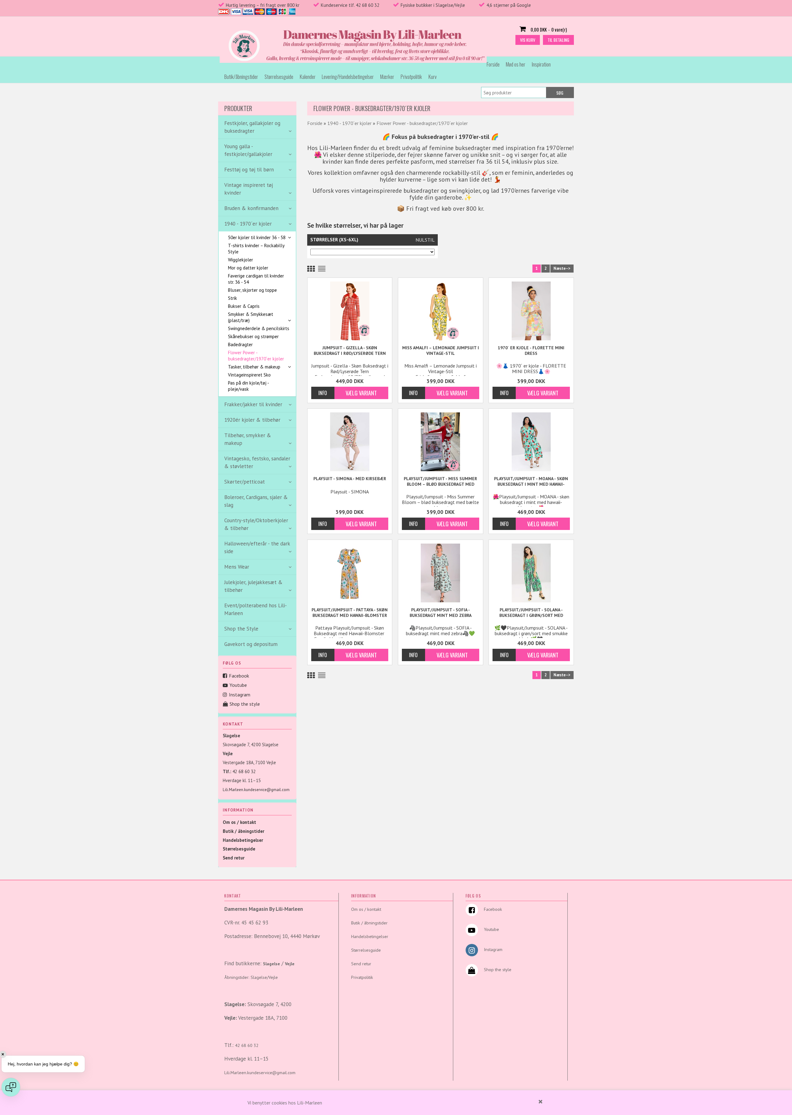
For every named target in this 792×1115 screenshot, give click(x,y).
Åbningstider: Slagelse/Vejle (251, 977)
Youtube (238, 685)
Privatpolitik (411, 76)
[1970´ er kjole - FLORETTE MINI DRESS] (531, 311)
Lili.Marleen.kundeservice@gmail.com (256, 789)
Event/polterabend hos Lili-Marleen (255, 609)
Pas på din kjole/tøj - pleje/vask (248, 386)
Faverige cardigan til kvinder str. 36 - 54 (256, 279)
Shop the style (245, 704)
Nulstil (425, 240)
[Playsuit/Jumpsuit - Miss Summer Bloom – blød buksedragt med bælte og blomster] (440, 441)
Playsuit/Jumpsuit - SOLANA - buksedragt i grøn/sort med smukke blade (531, 612)
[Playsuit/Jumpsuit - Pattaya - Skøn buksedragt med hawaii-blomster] (350, 573)
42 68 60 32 (244, 771)
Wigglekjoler (240, 260)
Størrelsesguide (279, 76)
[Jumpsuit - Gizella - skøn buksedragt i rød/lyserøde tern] (350, 311)
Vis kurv (527, 40)
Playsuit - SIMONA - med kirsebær (349, 478)
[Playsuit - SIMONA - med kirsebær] (350, 441)
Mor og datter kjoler (248, 268)
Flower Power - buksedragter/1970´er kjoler (256, 356)
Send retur (233, 858)
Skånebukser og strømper (253, 336)
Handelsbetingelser (243, 840)
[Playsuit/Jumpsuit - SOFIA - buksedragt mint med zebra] (440, 573)
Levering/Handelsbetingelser (348, 76)
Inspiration (541, 64)
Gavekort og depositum (251, 644)
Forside (493, 64)
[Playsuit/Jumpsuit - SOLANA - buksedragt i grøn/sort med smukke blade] (531, 573)
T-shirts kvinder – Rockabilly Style (256, 249)
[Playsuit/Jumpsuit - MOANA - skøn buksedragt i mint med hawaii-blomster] (531, 441)
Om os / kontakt (239, 822)
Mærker (387, 76)
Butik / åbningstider (243, 831)
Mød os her (515, 64)
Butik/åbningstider (241, 76)
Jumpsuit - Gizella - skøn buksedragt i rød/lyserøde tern (350, 350)
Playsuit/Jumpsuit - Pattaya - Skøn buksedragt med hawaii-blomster (350, 612)
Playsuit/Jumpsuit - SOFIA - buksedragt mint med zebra (440, 612)
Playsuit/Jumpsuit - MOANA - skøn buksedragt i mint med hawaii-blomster (531, 481)
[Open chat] (11, 1087)
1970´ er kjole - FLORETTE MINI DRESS (531, 350)
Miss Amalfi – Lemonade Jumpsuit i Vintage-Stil (440, 350)
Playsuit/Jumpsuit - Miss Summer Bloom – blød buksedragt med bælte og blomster (440, 481)
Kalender (308, 76)
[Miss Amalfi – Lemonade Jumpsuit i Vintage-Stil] (440, 311)
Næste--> (561, 268)
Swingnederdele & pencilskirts (258, 328)
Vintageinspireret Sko (249, 375)
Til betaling (558, 40)
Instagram (239, 694)
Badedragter (240, 344)
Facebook (239, 676)
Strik (232, 298)
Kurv (432, 76)
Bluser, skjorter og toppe (252, 290)
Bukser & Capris (244, 306)
